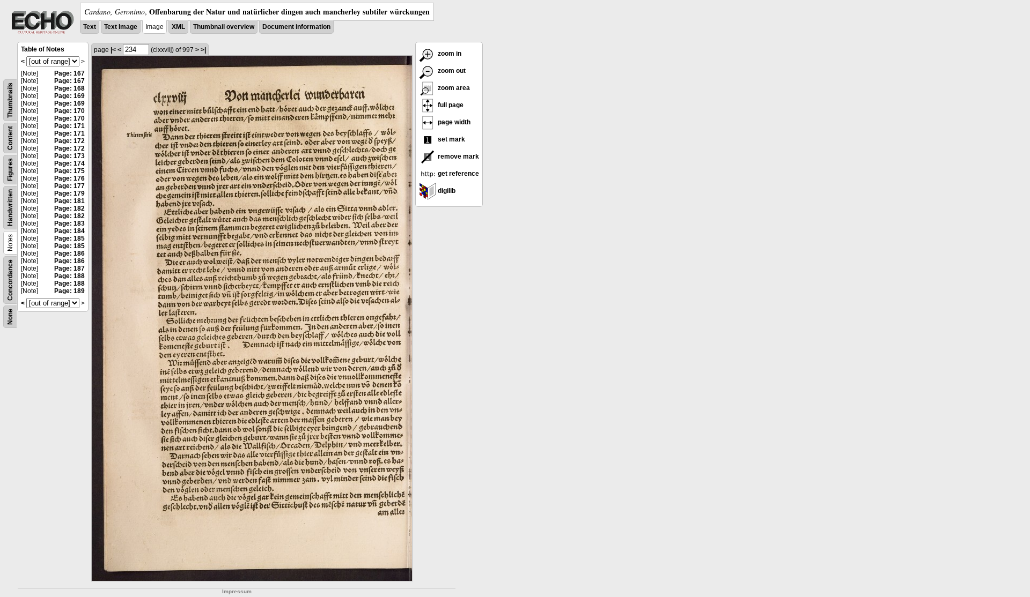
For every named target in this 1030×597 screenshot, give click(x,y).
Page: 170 (69, 111)
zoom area (453, 88)
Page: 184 (69, 231)
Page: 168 (69, 88)
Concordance (10, 280)
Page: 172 (69, 141)
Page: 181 (69, 201)
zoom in (448, 53)
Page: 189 (69, 291)
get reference (457, 173)
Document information (296, 27)
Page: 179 (69, 193)
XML (178, 27)
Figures (10, 169)
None (10, 317)
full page (450, 105)
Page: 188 (69, 276)
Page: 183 (69, 223)
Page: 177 (69, 186)
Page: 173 (69, 156)
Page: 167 (69, 73)
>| (203, 50)
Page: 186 (69, 253)
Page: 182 (69, 208)
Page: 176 (69, 178)
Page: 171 (69, 126)
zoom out (451, 70)
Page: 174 (69, 163)
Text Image (120, 27)
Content (10, 138)
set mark (450, 139)
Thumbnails (10, 100)
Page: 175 (69, 171)
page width (453, 122)
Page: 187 (69, 268)
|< (113, 50)
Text (89, 27)
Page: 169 (69, 96)
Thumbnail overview (223, 27)
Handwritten (10, 207)
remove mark (457, 156)
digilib (445, 191)
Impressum (237, 591)
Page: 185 (69, 238)
